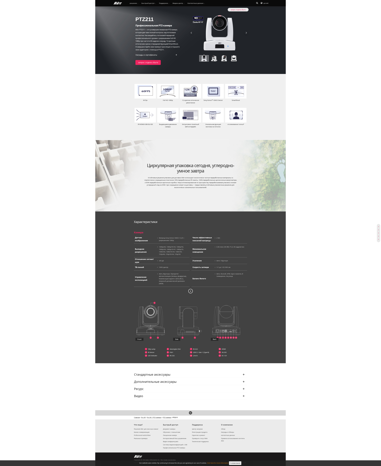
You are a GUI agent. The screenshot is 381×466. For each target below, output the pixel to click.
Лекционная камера (170, 435)
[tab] (378, 226)
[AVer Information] (118, 3)
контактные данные (228, 435)
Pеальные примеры (141, 438)
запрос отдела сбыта (148, 62)
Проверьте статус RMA (199, 438)
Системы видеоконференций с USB (175, 445)
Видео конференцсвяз (170, 441)
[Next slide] (246, 32)
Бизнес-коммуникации (141, 432)
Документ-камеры (169, 429)
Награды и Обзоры (227, 432)
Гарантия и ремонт (198, 435)
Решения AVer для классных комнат (146, 429)
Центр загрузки (197, 429)
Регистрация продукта (199, 432)
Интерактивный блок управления (174, 438)
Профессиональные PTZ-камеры (174, 448)
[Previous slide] (191, 32)
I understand (235, 463)
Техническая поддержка (200, 441)
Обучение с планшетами (171, 432)
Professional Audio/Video (142, 435)
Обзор (223, 429)
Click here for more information (218, 463)
